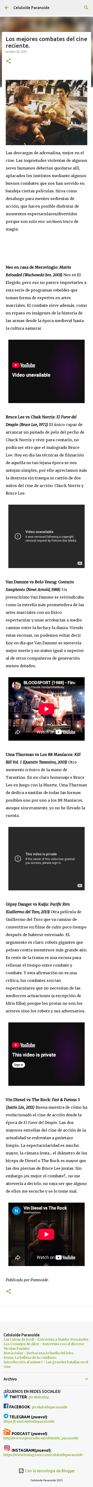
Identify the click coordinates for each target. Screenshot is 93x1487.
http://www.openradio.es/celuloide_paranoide (41, 1438)
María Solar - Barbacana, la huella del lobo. (39, 1353)
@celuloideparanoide (49, 1407)
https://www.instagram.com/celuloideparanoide (43, 1455)
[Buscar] (86, 7)
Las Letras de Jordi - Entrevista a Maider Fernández (46, 1339)
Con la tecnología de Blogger (49, 1471)
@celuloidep (38, 1397)
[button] (8, 61)
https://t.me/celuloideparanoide (29, 1421)
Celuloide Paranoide (31, 7)
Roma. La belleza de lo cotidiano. (30, 1357)
